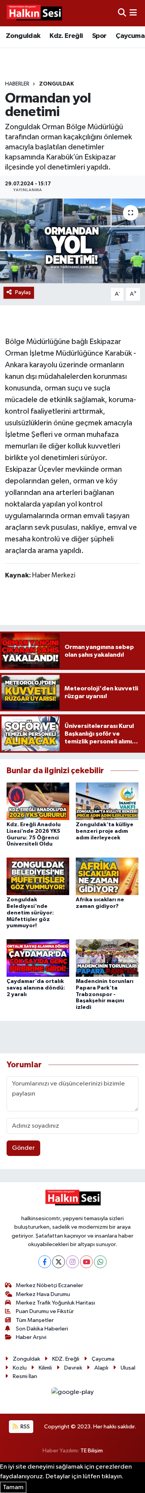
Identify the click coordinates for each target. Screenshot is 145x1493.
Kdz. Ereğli (66, 36)
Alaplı (101, 1368)
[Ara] (122, 13)
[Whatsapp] (100, 1261)
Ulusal (128, 1368)
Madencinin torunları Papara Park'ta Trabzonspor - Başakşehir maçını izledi (104, 994)
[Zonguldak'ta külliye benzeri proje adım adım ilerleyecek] (107, 801)
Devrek (73, 1368)
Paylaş (23, 292)
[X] (58, 1261)
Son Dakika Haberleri (42, 1329)
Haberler (17, 84)
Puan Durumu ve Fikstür (45, 1311)
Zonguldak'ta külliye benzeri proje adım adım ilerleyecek (104, 831)
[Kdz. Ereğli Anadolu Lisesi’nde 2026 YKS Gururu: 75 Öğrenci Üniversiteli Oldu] (38, 801)
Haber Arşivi (31, 1337)
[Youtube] (86, 1261)
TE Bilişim (91, 1451)
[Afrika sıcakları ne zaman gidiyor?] (107, 876)
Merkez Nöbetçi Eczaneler (49, 1285)
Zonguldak (23, 36)
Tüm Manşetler (35, 1320)
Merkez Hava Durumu (43, 1294)
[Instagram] (72, 1261)
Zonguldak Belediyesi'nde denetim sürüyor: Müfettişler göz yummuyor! (30, 912)
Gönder (23, 1148)
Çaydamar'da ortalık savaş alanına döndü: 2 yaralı (36, 988)
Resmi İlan (25, 1376)
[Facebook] (44, 1261)
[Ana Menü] (133, 13)
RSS (24, 1427)
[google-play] (73, 1393)
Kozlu (20, 1368)
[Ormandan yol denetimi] (72, 241)
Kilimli (45, 1368)
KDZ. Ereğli (65, 1359)
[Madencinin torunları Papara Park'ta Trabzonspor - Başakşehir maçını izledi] (107, 957)
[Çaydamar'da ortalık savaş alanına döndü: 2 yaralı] (38, 957)
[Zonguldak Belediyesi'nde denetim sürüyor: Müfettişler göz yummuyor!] (38, 876)
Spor (99, 36)
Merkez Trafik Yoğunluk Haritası (55, 1303)
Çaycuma (130, 36)
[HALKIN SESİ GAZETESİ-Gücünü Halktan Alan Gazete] (34, 13)
